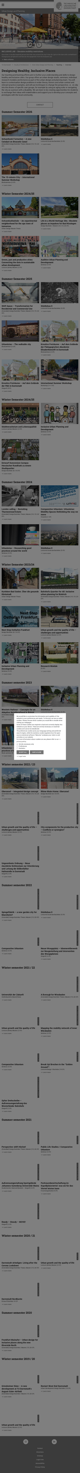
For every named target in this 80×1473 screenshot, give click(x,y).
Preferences (23, 746)
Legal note (22, 756)
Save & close (36, 752)
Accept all (23, 752)
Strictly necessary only (26, 744)
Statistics (22, 748)
